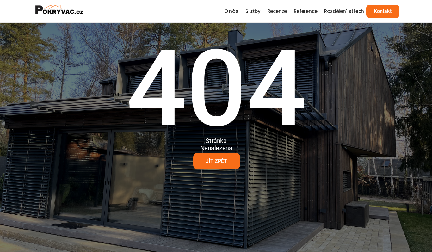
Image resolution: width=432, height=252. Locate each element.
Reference (305, 11)
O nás (231, 11)
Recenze (277, 11)
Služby (253, 11)
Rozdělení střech (344, 11)
